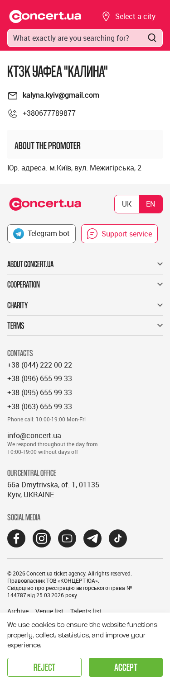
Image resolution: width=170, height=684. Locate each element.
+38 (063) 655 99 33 (39, 406)
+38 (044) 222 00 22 (39, 365)
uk (126, 204)
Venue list (49, 611)
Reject (44, 667)
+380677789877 (49, 113)
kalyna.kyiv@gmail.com (61, 95)
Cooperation (23, 284)
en (150, 204)
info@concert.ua (34, 435)
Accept (125, 667)
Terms (15, 325)
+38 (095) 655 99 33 (39, 392)
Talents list (86, 611)
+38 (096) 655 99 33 (39, 378)
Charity (17, 305)
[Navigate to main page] (45, 16)
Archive (18, 611)
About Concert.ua (30, 264)
